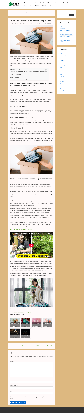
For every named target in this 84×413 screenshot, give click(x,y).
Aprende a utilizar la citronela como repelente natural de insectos (24, 79)
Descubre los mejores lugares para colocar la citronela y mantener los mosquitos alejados (29, 71)
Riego (50, 5)
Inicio (19, 13)
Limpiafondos (62, 76)
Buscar (60, 12)
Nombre (11, 379)
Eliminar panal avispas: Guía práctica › (44, 345)
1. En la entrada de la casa (16, 73)
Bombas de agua (67, 2)
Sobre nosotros (10, 410)
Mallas (31, 5)
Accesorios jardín (34, 2)
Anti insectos (50, 2)
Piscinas (44, 5)
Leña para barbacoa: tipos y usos (66, 34)
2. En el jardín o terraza (16, 74)
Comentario (12, 361)
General (25, 5)
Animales (42, 2)
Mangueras (37, 5)
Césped (61, 67)
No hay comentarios (49, 23)
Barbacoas (58, 2)
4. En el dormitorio (15, 77)
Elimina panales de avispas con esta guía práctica (21, 229)
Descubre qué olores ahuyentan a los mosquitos (20, 312)
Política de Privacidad (23, 410)
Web (11, 391)
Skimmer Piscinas (63, 90)
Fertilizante (62, 72)
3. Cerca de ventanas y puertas (17, 75)
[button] (46, 70)
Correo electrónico (14, 385)
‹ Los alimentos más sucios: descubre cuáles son (20, 345)
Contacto (16, 410)
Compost (61, 69)
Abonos (25, 2)
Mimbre (61, 83)
